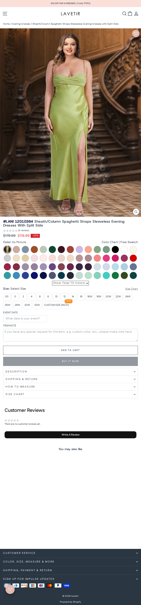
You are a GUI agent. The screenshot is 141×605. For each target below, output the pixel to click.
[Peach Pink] (70, 258)
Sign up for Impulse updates (29, 579)
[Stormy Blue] (52, 275)
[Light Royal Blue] (25, 275)
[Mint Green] (88, 275)
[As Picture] (7, 249)
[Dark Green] (52, 249)
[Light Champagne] (16, 258)
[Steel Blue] (133, 267)
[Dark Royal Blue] (43, 275)
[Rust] (70, 249)
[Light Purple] (43, 267)
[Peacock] (133, 275)
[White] (124, 249)
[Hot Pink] (106, 258)
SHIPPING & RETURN (22, 379)
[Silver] (7, 258)
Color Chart (110, 242)
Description (16, 372)
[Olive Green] (124, 275)
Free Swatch (129, 242)
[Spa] (97, 275)
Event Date (10, 312)
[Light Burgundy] (16, 267)
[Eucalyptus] (106, 249)
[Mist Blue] (79, 275)
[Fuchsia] (124, 258)
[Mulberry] (61, 267)
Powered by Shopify (70, 602)
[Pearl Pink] (43, 258)
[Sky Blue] (124, 267)
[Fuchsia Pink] (115, 258)
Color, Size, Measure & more (29, 562)
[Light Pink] (52, 258)
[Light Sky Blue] (115, 267)
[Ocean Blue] (16, 275)
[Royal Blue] (34, 275)
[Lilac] (79, 249)
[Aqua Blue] (7, 275)
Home (6, 24)
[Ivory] (133, 249)
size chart (15, 394)
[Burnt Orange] (34, 249)
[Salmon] (88, 249)
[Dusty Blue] (25, 249)
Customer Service (19, 553)
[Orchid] (70, 267)
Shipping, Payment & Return (27, 570)
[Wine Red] (7, 267)
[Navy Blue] (70, 275)
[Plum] (88, 267)
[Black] (115, 249)
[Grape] (79, 267)
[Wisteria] (25, 267)
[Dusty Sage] (97, 249)
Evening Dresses (21, 24)
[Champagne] (25, 258)
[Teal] (61, 275)
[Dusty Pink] (79, 258)
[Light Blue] (97, 267)
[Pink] (34, 258)
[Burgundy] (61, 249)
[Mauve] (88, 258)
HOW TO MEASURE (20, 387)
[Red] (133, 258)
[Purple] (52, 267)
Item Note (9, 326)
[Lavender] (106, 267)
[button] (16, 231)
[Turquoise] (106, 275)
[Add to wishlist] (136, 33)
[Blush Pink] (61, 258)
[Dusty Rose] (16, 249)
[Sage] (43, 249)
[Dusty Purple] (34, 267)
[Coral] (97, 258)
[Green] (115, 275)
